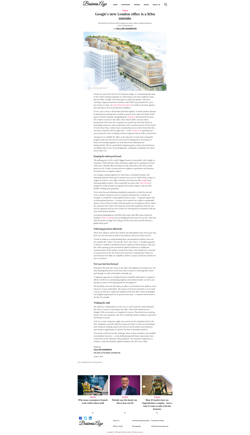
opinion (137, 5)
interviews (125, 5)
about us (156, 5)
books (146, 5)
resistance (131, 117)
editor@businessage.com (159, 426)
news (115, 5)
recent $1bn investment (121, 105)
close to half (144, 183)
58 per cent (136, 131)
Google (144, 180)
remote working (107, 218)
